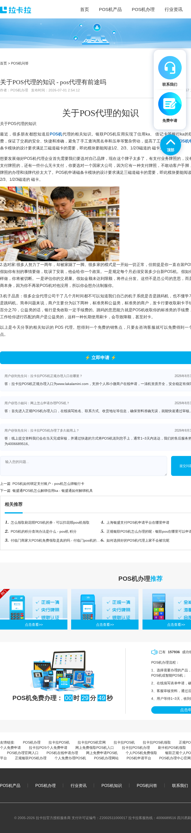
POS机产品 (10, 785)
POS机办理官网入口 (23, 753)
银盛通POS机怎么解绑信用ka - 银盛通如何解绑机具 (52, 491)
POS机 (56, 134)
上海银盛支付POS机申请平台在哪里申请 (137, 522)
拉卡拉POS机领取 (157, 742)
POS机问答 (20, 63)
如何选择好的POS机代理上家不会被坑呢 (137, 540)
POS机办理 (32, 742)
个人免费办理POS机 (70, 758)
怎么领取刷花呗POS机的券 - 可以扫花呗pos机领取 (50, 522)
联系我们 (180, 785)
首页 (3, 63)
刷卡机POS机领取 (172, 748)
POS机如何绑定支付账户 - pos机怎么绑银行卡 (48, 484)
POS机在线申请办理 (62, 753)
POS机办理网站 (106, 758)
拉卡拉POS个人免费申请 (48, 748)
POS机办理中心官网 (175, 758)
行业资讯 (79, 785)
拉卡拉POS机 (59, 742)
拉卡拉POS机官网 (92, 742)
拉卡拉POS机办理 (136, 748)
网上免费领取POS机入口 (94, 748)
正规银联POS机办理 (31, 758)
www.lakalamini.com (73, 384)
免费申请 (169, 120)
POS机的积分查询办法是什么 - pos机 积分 (44, 531)
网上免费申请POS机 (102, 753)
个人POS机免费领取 (141, 753)
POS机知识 (111, 785)
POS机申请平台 (139, 758)
